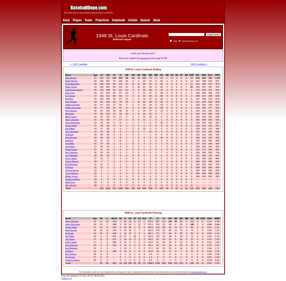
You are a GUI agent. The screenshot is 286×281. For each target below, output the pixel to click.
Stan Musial (70, 78)
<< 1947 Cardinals (78, 64)
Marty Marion (71, 81)
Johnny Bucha (72, 170)
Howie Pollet (71, 125)
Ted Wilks (69, 143)
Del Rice (69, 99)
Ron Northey (71, 102)
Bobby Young (71, 176)
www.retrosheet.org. (199, 272)
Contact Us (66, 278)
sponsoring (145, 58)
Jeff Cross (70, 182)
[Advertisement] (169, 9)
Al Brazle (69, 134)
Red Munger (71, 137)
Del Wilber (70, 128)
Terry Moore (71, 111)
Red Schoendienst (74, 90)
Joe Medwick (71, 155)
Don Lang (69, 93)
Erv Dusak (70, 96)
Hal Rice (69, 140)
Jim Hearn (70, 146)
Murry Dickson (72, 120)
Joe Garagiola (72, 131)
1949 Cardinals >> (199, 64)
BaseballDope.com (190, 41)
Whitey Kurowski (73, 108)
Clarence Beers (72, 179)
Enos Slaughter (72, 84)
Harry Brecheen (72, 122)
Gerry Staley (71, 158)
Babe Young (71, 117)
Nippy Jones (71, 87)
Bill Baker (69, 114)
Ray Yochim (70, 185)
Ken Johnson (71, 152)
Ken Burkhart (71, 164)
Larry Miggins (71, 173)
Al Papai (69, 167)
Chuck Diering (72, 161)
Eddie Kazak (71, 149)
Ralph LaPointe (72, 105)
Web (175, 41)
